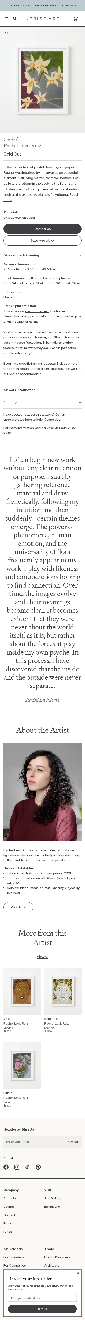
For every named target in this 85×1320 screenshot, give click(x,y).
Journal (8, 1206)
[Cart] (75, 19)
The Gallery (52, 1198)
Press (7, 1223)
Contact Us (52, 419)
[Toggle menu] (6, 18)
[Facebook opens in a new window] (6, 1167)
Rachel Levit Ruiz (22, 146)
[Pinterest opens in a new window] (38, 1167)
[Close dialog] (78, 1273)
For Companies (14, 1265)
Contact (9, 1215)
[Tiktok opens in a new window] (27, 1167)
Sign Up (42, 1308)
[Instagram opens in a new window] (17, 1167)
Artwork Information (19, 390)
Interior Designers (57, 1257)
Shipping (10, 402)
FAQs (7, 1232)
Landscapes (70, 5)
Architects (51, 1265)
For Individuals (13, 1257)
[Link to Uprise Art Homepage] (42, 18)
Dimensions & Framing (21, 255)
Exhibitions (52, 1206)
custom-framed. (37, 311)
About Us (10, 1198)
